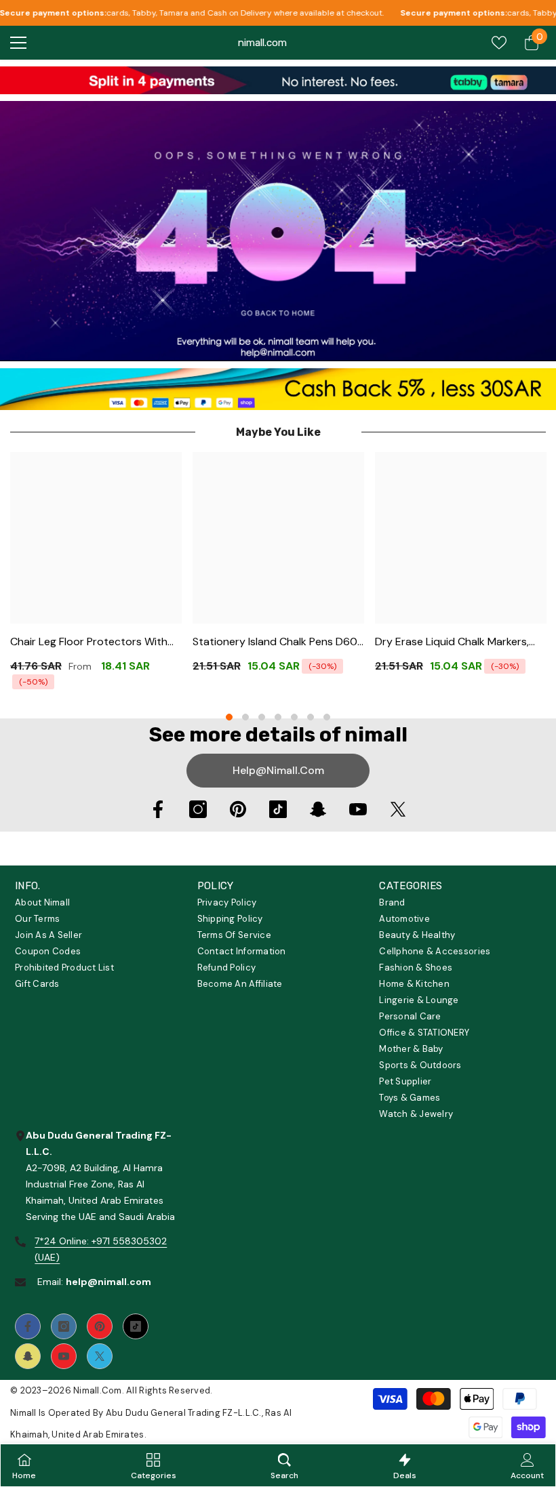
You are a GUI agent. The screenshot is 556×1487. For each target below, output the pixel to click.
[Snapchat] (318, 809)
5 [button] (294, 717)
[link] (278, 80)
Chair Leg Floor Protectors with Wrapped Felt (88, 642)
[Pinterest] (238, 809)
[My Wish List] (499, 42)
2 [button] (245, 717)
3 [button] (261, 717)
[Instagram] (198, 809)
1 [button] (229, 717)
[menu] (18, 43)
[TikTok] (278, 809)
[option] (96, 575)
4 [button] (278, 717)
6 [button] (310, 717)
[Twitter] (398, 809)
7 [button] (326, 717)
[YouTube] (358, 809)
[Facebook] (158, 809)
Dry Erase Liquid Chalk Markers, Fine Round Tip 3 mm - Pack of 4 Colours (455, 642)
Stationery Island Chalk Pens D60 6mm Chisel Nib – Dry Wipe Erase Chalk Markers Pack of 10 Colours (275, 642)
